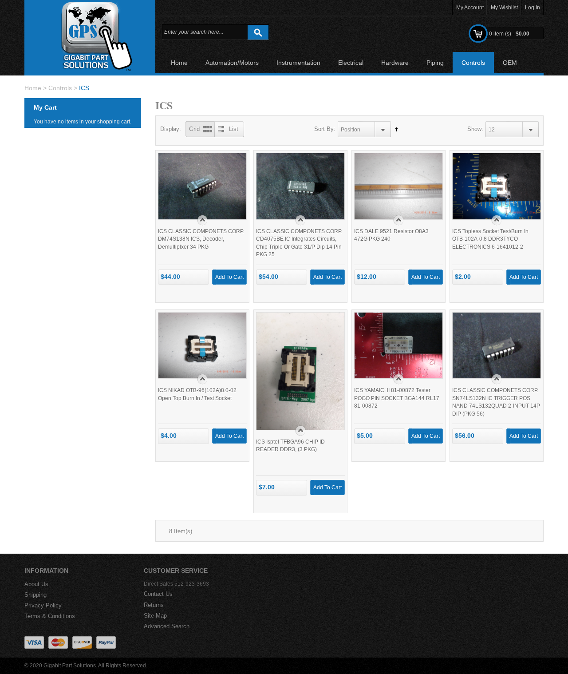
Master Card (58, 642)
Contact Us (158, 594)
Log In (532, 7)
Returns (154, 605)
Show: (475, 129)
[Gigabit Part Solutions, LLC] (89, 36)
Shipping (35, 594)
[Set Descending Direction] (394, 129)
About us (36, 584)
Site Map (155, 615)
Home (32, 87)
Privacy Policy (43, 605)
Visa (34, 642)
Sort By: (324, 129)
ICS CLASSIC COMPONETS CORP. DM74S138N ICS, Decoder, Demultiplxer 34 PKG (201, 239)
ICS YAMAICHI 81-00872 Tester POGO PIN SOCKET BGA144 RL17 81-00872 (396, 398)
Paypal (106, 642)
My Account (470, 7)
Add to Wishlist (219, 197)
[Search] (258, 32)
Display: (170, 129)
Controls (60, 87)
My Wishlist (504, 7)
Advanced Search (166, 626)
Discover (82, 642)
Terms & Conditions (49, 616)
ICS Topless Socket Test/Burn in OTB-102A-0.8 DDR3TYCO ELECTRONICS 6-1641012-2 (490, 239)
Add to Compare (232, 197)
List (233, 129)
